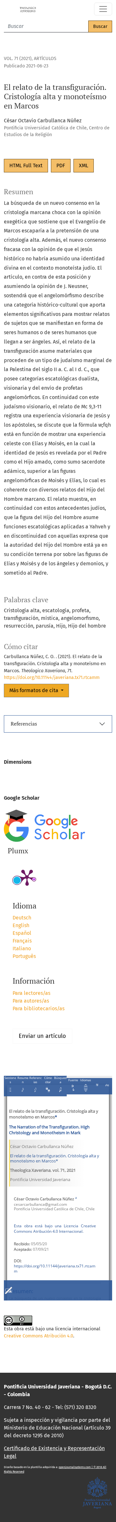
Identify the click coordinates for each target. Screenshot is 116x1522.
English (21, 925)
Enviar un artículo (42, 1035)
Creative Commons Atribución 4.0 (38, 1336)
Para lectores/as (31, 993)
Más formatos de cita (34, 690)
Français (22, 941)
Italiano (22, 948)
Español (22, 933)
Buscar (100, 26)
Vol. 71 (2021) (18, 58)
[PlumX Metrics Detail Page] (27, 877)
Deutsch (22, 918)
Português (24, 956)
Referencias (24, 723)
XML (83, 165)
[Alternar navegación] (103, 9)
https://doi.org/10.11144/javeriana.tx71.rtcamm (52, 677)
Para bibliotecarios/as (38, 1008)
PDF (60, 165)
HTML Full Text (26, 165)
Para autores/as (31, 1001)
